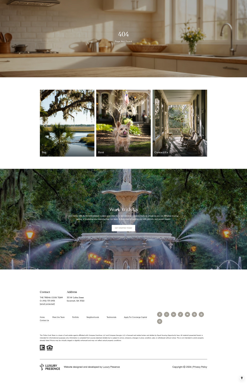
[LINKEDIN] (173, 314)
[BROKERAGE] (159, 321)
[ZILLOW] (201, 314)
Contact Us (44, 320)
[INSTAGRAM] (166, 314)
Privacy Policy (200, 366)
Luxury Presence (111, 366)
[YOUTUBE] (187, 314)
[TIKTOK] (180, 314)
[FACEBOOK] (159, 314)
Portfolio (75, 317)
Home (42, 317)
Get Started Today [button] (123, 228)
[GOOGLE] (194, 314)
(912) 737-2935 (48, 301)
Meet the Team (58, 317)
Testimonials (111, 317)
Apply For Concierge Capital (135, 317)
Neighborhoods (93, 317)
